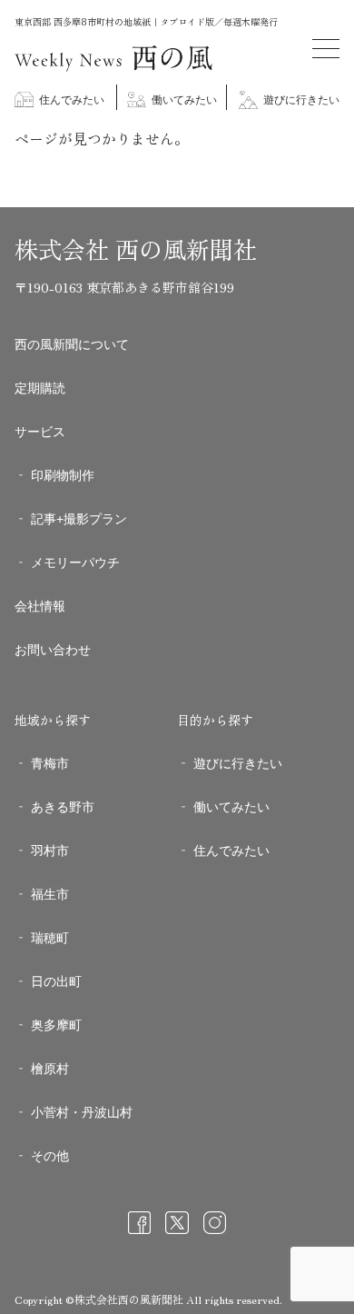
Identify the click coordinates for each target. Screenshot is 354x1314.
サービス (40, 431)
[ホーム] (114, 67)
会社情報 (40, 606)
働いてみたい (183, 100)
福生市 (50, 894)
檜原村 (50, 1068)
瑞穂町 (50, 938)
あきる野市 (62, 807)
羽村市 (50, 850)
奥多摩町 (56, 1025)
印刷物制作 (62, 475)
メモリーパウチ (75, 562)
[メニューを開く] (325, 48)
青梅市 (50, 763)
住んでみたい (70, 100)
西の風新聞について (72, 344)
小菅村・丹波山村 (82, 1112)
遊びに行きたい (300, 100)
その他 (50, 1156)
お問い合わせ (53, 649)
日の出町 (56, 981)
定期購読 (40, 388)
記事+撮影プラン (79, 519)
